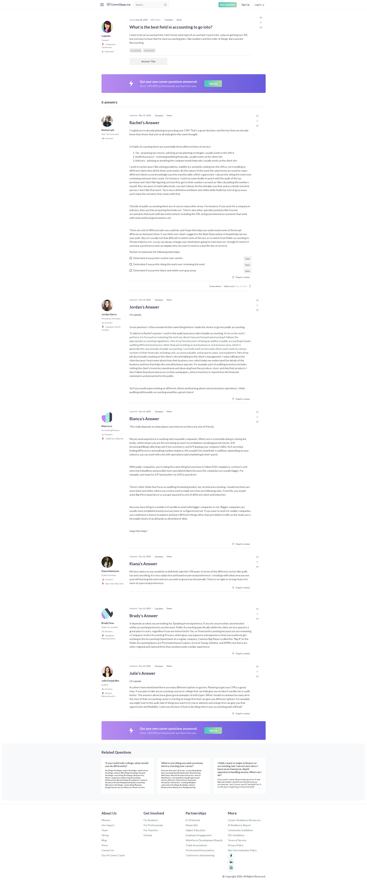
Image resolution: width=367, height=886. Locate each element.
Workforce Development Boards (204, 840)
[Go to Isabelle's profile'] (107, 27)
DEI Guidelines (236, 835)
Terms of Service (237, 840)
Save (247, 258)
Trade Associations (196, 845)
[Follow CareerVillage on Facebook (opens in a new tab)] (231, 856)
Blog (104, 840)
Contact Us (107, 850)
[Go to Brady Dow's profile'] (107, 615)
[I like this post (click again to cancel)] (260, 17)
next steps (173, 251)
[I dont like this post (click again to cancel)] (260, 27)
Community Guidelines (240, 830)
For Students (151, 820)
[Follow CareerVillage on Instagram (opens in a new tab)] (231, 868)
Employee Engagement (199, 835)
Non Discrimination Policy (242, 850)
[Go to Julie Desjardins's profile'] (107, 672)
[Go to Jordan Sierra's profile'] (107, 306)
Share (179, 20)
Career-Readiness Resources (244, 820)
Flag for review (241, 277)
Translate (168, 20)
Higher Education (195, 830)
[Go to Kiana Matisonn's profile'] (107, 563)
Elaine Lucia (229, 286)
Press (104, 845)
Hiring (105, 835)
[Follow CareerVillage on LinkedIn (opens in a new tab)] (231, 862)
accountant (149, 50)
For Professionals (153, 825)
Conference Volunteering (200, 855)
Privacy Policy (235, 845)
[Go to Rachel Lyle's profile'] (107, 121)
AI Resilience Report (239, 825)
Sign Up (245, 4)
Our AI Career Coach (113, 855)
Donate (148, 835)
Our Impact (107, 825)
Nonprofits (192, 825)
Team (104, 830)
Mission (105, 820)
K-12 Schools (193, 820)
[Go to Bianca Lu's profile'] (107, 418)
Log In (257, 4)
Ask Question (227, 4)
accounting (136, 50)
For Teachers (151, 830)
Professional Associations (200, 850)
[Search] (165, 4)
